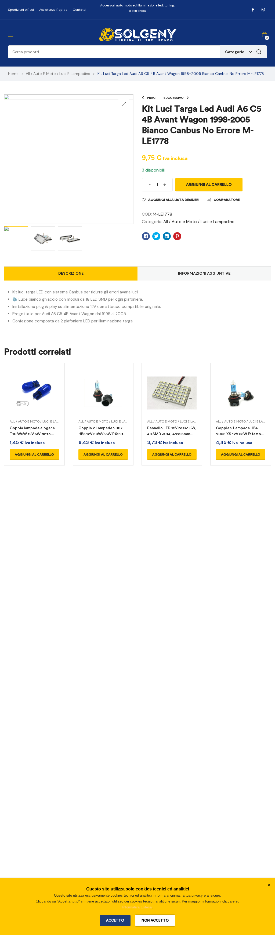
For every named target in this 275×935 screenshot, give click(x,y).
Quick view (34, 399)
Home (13, 73)
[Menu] (10, 35)
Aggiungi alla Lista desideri (173, 200)
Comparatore (227, 200)
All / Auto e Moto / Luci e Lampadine (58, 73)
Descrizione (71, 273)
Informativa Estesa (137, 907)
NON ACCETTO (155, 920)
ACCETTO (115, 920)
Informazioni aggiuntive (204, 273)
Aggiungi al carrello (209, 185)
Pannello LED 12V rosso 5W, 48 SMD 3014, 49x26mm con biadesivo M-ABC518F (171, 434)
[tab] (71, 274)
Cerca (259, 51)
